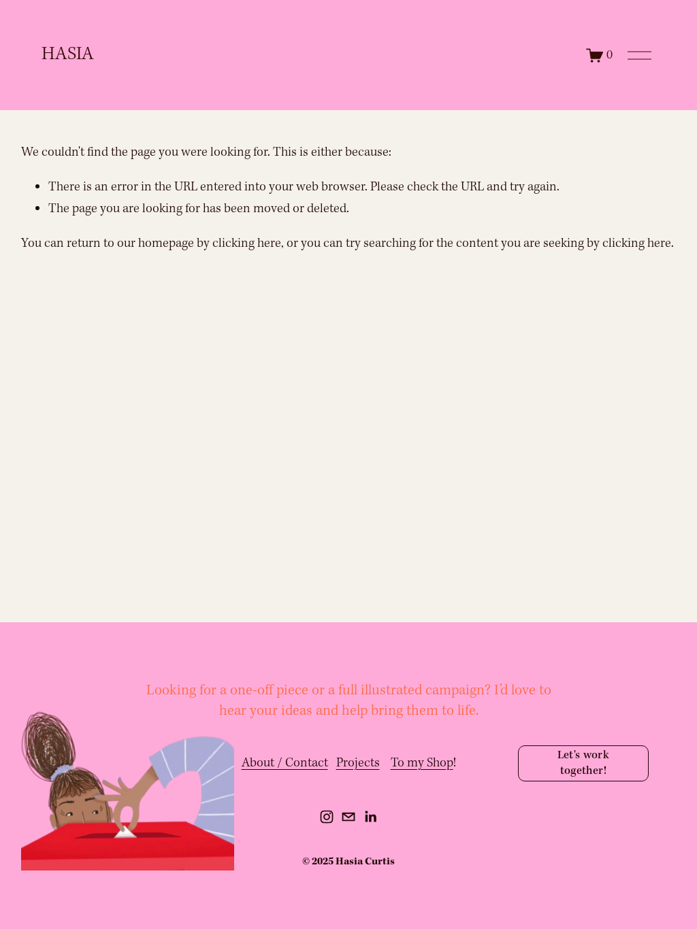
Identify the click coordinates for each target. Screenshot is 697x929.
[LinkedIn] (370, 817)
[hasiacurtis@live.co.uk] (348, 817)
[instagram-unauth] (327, 817)
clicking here (246, 243)
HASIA (68, 54)
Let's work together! (583, 763)
